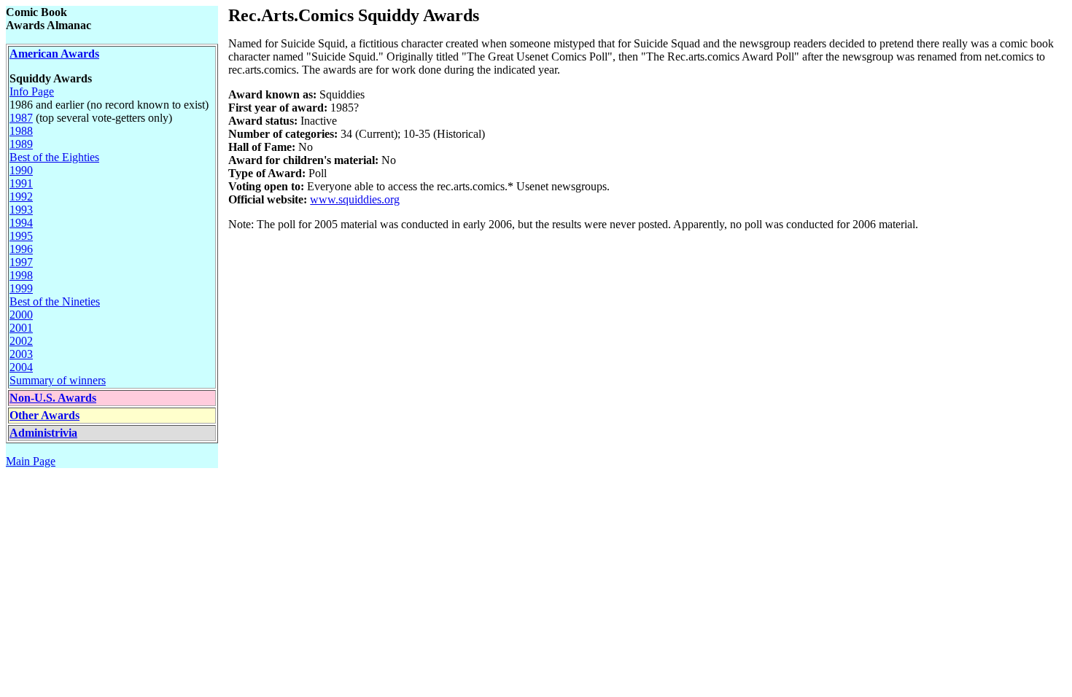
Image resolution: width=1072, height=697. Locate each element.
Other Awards (44, 415)
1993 (21, 209)
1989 (21, 144)
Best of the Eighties (54, 157)
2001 (21, 328)
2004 (21, 367)
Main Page (30, 461)
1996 (21, 249)
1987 (21, 118)
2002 (21, 341)
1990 (21, 170)
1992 (21, 196)
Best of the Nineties (54, 301)
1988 (21, 131)
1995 (21, 236)
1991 (21, 183)
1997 (21, 262)
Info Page (31, 91)
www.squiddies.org (355, 199)
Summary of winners (57, 380)
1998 (21, 275)
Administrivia (43, 433)
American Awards (54, 53)
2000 (21, 314)
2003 (21, 354)
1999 (21, 288)
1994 (21, 223)
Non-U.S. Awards (52, 398)
